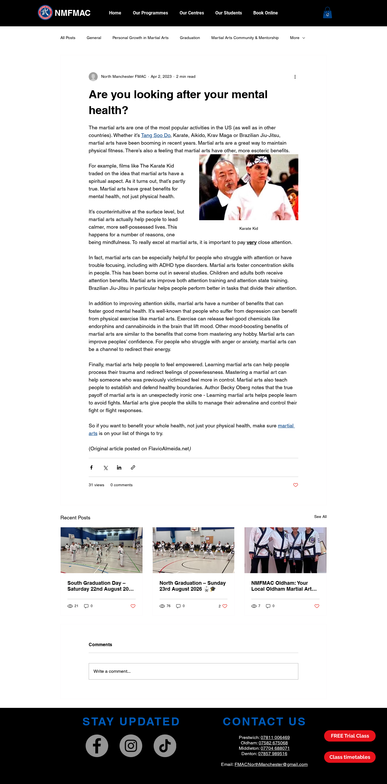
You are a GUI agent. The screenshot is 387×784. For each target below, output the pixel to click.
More (294, 37)
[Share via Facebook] (91, 467)
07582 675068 (273, 743)
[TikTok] (165, 745)
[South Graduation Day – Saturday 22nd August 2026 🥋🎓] (102, 550)
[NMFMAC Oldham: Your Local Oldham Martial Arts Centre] (285, 550)
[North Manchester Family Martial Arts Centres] (97, 745)
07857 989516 (272, 753)
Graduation (190, 37)
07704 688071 (275, 748)
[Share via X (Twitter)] (105, 467)
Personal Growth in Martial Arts (140, 37)
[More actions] (295, 76)
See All (320, 516)
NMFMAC (73, 13)
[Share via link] (133, 467)
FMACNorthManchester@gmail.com (271, 764)
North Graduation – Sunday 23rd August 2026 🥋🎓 (193, 586)
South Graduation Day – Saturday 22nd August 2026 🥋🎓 (100, 586)
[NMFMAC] (131, 745)
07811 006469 (275, 737)
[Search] (326, 13)
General (94, 37)
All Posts (67, 37)
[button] (229, 13)
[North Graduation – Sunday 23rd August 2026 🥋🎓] (194, 550)
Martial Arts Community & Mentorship (245, 37)
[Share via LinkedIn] (119, 467)
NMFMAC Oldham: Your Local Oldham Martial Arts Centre (282, 586)
